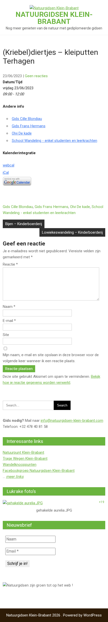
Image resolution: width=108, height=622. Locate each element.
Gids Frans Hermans (28, 126)
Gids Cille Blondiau (27, 118)
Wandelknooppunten (19, 464)
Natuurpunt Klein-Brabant (23, 452)
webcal (8, 165)
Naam (9, 306)
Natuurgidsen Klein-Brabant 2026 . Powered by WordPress (54, 615)
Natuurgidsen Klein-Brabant (54, 18)
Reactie (10, 264)
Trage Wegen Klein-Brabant (25, 458)
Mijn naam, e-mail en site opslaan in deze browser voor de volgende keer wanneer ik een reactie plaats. (51, 358)
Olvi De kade (22, 133)
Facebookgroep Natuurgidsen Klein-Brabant (39, 470)
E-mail (9, 320)
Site (6, 335)
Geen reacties (36, 76)
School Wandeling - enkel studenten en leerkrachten (54, 140)
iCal (6, 172)
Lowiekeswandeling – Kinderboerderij (72, 232)
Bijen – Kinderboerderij (23, 224)
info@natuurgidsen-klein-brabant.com (72, 420)
